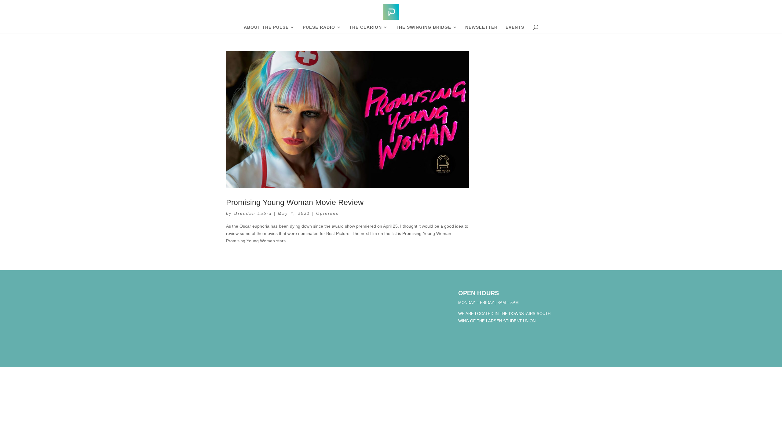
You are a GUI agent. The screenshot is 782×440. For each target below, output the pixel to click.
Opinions (327, 213)
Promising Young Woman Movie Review (295, 202)
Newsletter (481, 27)
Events (515, 27)
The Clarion (365, 27)
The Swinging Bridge (423, 27)
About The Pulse (266, 27)
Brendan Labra (253, 213)
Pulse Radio (319, 27)
